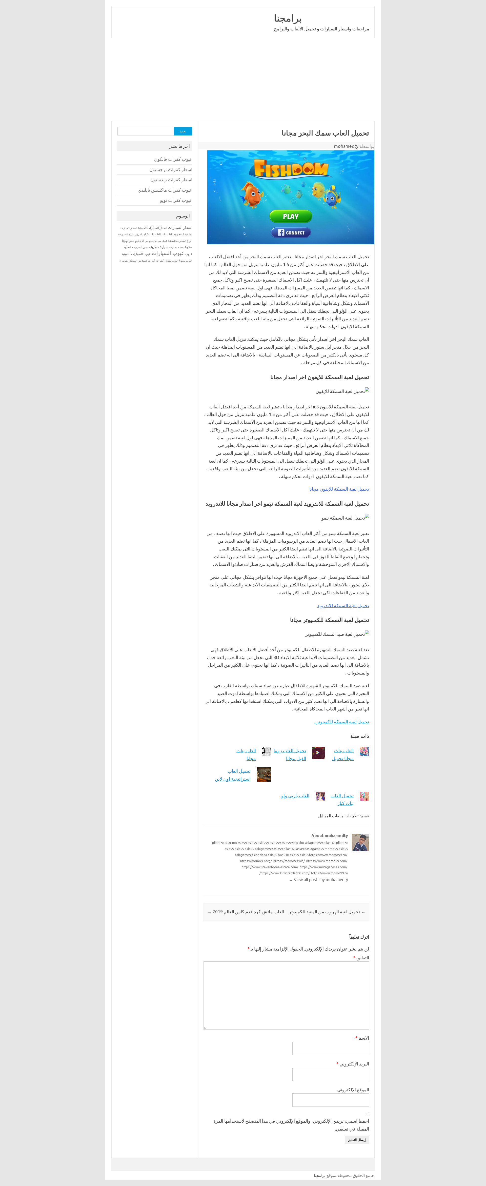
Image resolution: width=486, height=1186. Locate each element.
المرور (139, 234)
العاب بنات (167, 234)
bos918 (283, 855)
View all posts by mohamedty (318, 879)
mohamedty (346, 146)
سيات (181, 247)
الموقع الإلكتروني (353, 1089)
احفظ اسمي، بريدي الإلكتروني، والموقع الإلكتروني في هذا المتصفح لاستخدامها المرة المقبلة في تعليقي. (291, 1124)
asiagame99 (314, 842)
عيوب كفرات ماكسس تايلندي (165, 190)
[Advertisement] (243, 79)
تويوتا (125, 240)
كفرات (160, 260)
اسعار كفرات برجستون (170, 169)
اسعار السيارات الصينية (152, 227)
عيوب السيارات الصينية (136, 253)
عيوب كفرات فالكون (173, 159)
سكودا (188, 247)
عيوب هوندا (171, 260)
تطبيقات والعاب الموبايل (338, 816)
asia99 (242, 842)
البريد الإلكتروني (352, 1063)
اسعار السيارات (180, 227)
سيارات (173, 247)
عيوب (188, 253)
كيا (153, 260)
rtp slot (298, 842)
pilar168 (218, 842)
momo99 (331, 849)
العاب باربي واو (295, 795)
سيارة (164, 247)
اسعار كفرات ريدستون (171, 179)
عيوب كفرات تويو (176, 200)
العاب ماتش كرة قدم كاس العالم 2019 (245, 911)
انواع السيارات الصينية (180, 240)
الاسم (362, 1037)
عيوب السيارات (168, 253)
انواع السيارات (126, 234)
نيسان (132, 260)
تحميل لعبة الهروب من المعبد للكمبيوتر (327, 911)
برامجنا (288, 18)
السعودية (179, 234)
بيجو (131, 240)
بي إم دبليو (155, 240)
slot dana (260, 855)
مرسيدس (144, 260)
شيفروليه (154, 247)
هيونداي (123, 260)
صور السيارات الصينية (136, 247)
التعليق (361, 957)
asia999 (263, 842)
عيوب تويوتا (185, 260)
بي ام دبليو (141, 240)
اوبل (164, 241)
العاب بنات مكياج (152, 234)
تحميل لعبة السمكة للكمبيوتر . (341, 721)
